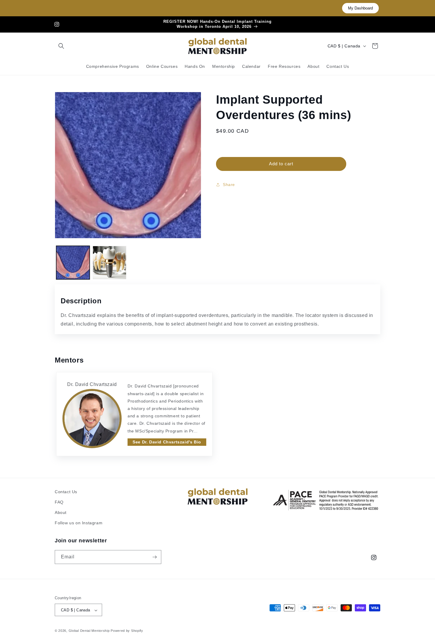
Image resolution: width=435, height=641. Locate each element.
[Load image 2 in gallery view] (109, 262)
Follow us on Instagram (78, 523)
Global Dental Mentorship (89, 631)
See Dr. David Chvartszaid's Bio (167, 442)
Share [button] (229, 184)
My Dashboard (360, 8)
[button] (61, 45)
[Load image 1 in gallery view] (73, 262)
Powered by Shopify (127, 631)
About (61, 512)
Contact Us (66, 491)
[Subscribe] (154, 557)
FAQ (59, 502)
